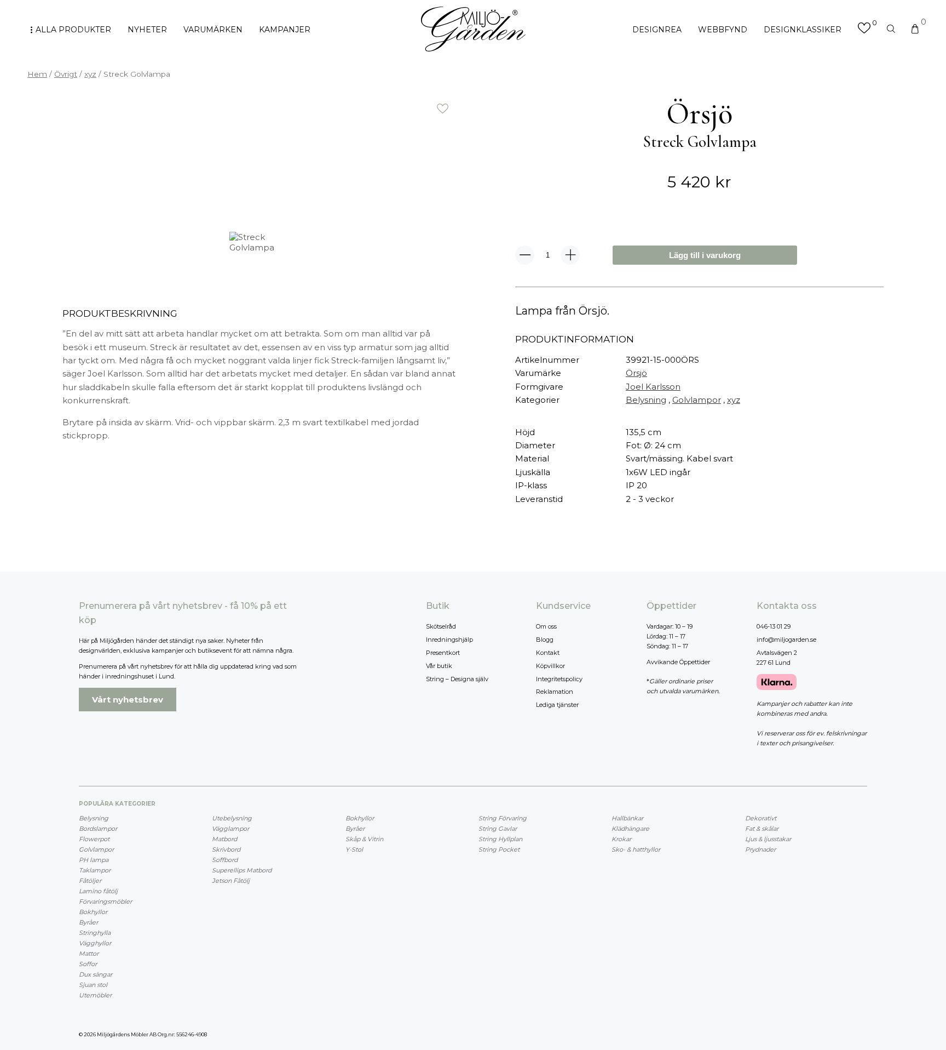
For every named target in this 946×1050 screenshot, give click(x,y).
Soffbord (225, 860)
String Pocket (499, 849)
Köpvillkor (550, 666)
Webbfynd (722, 30)
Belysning (646, 400)
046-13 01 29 (774, 626)
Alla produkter (73, 30)
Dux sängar (95, 974)
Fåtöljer (90, 880)
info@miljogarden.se (786, 639)
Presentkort (443, 653)
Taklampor (95, 870)
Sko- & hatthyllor (636, 849)
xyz (90, 74)
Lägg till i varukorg (705, 255)
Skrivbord (226, 849)
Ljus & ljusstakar (768, 839)
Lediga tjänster (557, 705)
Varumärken (213, 30)
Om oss (546, 626)
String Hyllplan (500, 839)
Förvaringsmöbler (105, 901)
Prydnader (760, 849)
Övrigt (65, 74)
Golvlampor (696, 400)
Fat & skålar (761, 828)
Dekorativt (760, 818)
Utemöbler (95, 995)
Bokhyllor (93, 912)
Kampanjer (284, 30)
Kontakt (547, 653)
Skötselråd (441, 626)
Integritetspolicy (559, 679)
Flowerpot (94, 839)
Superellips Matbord (242, 870)
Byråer (88, 922)
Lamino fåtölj (98, 891)
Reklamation (554, 691)
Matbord (224, 839)
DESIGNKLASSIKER (802, 30)
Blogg (544, 639)
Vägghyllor (95, 943)
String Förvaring (502, 818)
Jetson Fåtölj (231, 880)
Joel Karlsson (653, 386)
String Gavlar (497, 828)
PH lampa (93, 860)
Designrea (657, 30)
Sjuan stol (93, 985)
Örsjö (636, 373)
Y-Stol (354, 849)
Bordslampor (98, 828)
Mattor (89, 953)
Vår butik (439, 666)
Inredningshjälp (449, 639)
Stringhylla (95, 933)
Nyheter (147, 30)
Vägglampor (230, 828)
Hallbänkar (627, 818)
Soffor (88, 964)
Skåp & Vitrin (364, 839)
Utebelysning (232, 818)
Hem (37, 74)
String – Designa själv (457, 679)
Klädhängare (630, 828)
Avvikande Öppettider (678, 662)
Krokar (621, 839)
